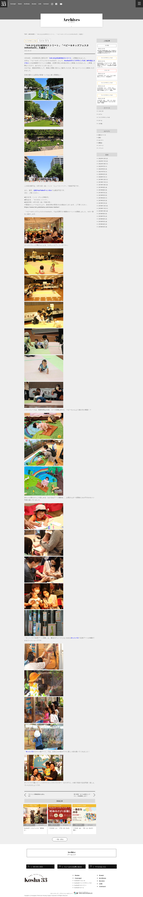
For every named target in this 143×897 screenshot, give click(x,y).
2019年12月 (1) (102, 179)
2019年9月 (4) (102, 187)
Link (39, 4)
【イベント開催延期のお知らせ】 (36, 795)
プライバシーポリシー (66, 893)
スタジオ (100, 111)
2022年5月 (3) (102, 169)
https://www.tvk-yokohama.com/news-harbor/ (42, 207)
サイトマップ (54, 893)
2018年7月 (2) (102, 216)
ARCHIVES (32, 34)
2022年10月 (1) (102, 163)
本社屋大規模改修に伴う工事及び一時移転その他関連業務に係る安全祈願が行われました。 (106, 52)
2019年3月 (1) (102, 198)
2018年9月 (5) (102, 213)
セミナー (100, 140)
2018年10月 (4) (102, 211)
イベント (100, 148)
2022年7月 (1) (102, 166)
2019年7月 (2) (102, 192)
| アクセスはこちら (99, 867)
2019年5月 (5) (102, 195)
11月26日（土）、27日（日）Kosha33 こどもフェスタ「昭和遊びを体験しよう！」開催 (106, 89)
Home (76, 875)
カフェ (99, 114)
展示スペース (101, 135)
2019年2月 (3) (102, 200)
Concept (13, 4)
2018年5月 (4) (102, 221)
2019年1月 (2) (102, 203)
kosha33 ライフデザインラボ (82, 883)
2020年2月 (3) (102, 174)
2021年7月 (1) (102, 171)
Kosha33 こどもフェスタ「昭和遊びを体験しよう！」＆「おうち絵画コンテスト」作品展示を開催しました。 (106, 64)
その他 (99, 123)
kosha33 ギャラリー (79, 885)
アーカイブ (71, 853)
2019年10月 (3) (102, 184)
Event (20, 4)
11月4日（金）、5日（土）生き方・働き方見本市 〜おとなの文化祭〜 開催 (106, 101)
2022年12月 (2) (102, 158)
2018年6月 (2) (102, 219)
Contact (46, 4)
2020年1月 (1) (102, 176)
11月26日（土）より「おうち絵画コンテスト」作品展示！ (106, 76)
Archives (27, 4)
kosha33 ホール (78, 887)
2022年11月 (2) (102, 161)
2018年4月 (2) (102, 224)
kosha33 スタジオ (79, 880)
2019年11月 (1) (102, 182)
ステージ (100, 145)
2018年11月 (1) (102, 208)
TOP (25, 34)
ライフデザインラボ (103, 117)
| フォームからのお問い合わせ (71, 867)
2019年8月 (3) (102, 190)
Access (34, 4)
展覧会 (99, 142)
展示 (99, 137)
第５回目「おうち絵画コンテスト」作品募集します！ (82, 795)
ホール (99, 120)
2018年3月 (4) (102, 226)
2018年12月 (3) (102, 205)
